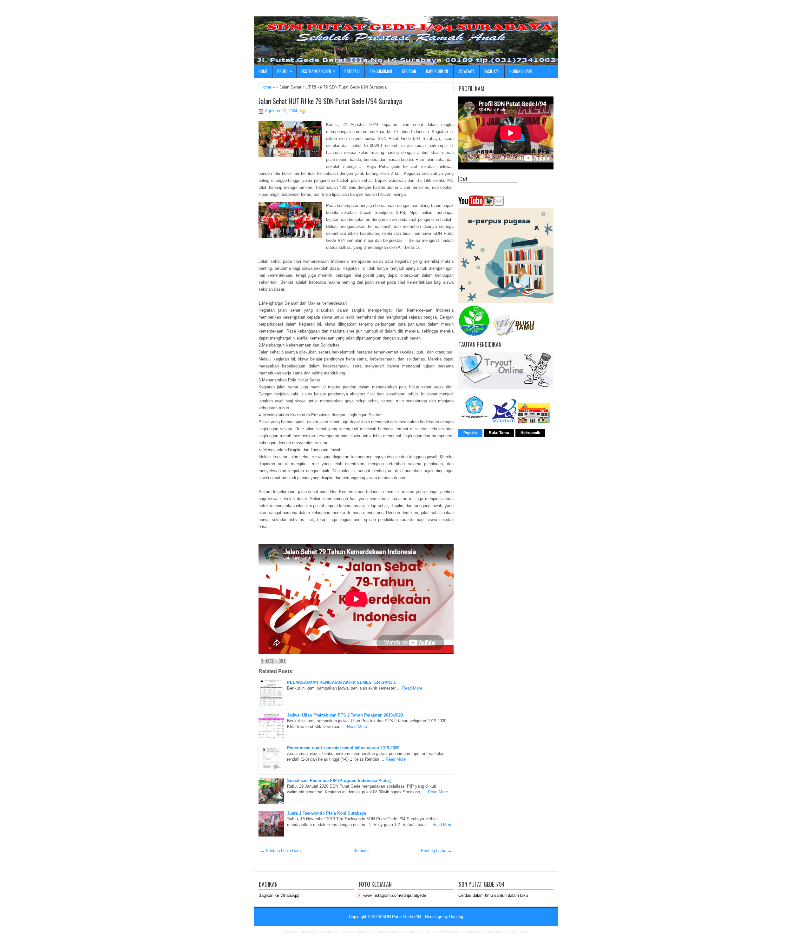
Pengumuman (381, 71)
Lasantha (364, 931)
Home (263, 71)
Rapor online (437, 71)
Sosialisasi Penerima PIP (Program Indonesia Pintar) (339, 780)
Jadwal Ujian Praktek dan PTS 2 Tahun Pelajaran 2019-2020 (345, 715)
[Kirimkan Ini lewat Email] (264, 661)
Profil (284, 71)
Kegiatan (409, 71)
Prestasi (352, 71)
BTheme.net (435, 931)
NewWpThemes (312, 931)
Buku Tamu (499, 433)
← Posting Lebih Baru (280, 850)
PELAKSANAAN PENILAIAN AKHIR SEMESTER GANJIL (341, 682)
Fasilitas (492, 71)
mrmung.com (498, 931)
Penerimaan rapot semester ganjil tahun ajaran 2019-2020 (343, 747)
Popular (470, 433)
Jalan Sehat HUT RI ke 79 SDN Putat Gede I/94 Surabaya (330, 101)
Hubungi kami (520, 71)
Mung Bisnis (475, 931)
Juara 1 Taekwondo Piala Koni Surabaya (326, 813)
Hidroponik (530, 433)
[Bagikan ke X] (276, 661)
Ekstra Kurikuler (318, 71)
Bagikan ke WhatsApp (279, 895)
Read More (412, 688)
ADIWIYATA (466, 71)
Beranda (361, 850)
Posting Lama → (436, 850)
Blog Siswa (520, 931)
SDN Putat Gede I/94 (401, 916)
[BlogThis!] (270, 661)
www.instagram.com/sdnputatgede (394, 895)
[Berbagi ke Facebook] (282, 661)
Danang (456, 916)
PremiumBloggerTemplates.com (399, 931)
